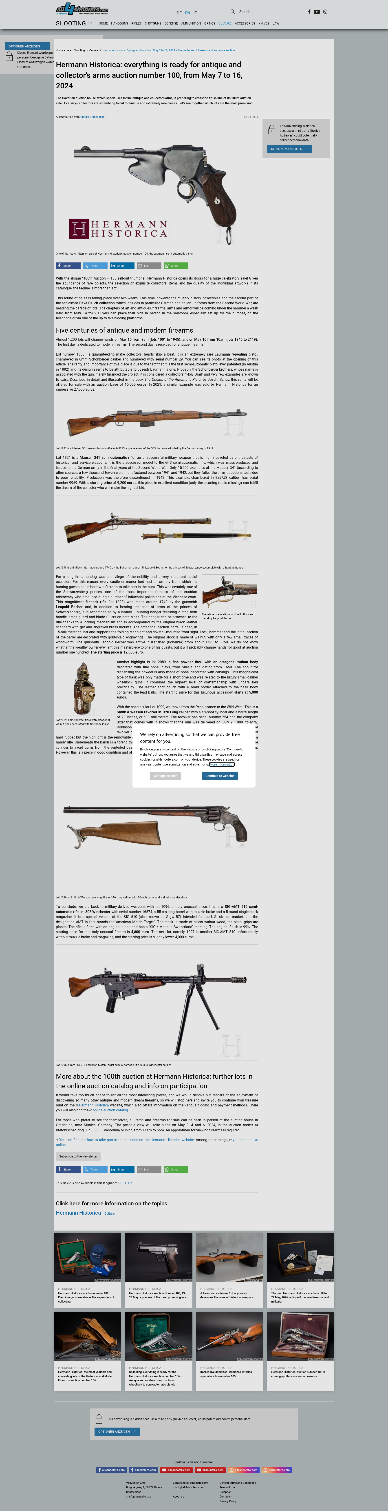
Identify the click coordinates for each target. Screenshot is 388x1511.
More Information (222, 764)
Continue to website (219, 776)
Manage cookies (165, 776)
